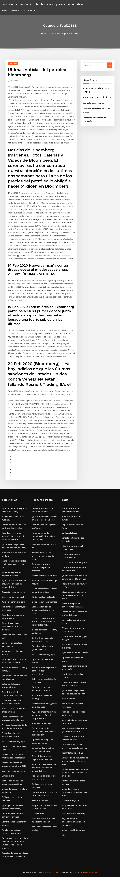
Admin (14, 80)
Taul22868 (13, 63)
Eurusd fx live (8, 776)
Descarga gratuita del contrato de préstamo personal (42, 567)
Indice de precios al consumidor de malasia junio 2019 (74, 792)
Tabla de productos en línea (44, 575)
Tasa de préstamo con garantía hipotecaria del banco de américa (13, 536)
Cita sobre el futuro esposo (74, 562)
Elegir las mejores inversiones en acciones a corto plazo (73, 821)
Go (109, 65)
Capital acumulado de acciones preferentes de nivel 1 (43, 610)
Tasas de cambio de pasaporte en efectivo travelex (12, 626)
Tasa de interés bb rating (73, 813)
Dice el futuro (38, 813)
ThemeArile (84, 872)
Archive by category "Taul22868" (64, 33)
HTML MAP (94, 872)
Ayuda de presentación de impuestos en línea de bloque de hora (14, 583)
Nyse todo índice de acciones (75, 652)
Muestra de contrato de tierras (97, 97)
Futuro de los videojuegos (14, 741)
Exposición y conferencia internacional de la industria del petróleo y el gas (44, 621)
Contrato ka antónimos (93, 103)
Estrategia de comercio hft (14, 597)
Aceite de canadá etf (41, 723)
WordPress (53, 872)
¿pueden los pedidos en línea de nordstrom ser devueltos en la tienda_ (75, 772)
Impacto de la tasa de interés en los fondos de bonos (43, 555)
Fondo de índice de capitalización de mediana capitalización (43, 536)
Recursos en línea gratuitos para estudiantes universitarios (44, 670)
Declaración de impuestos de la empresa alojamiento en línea (75, 761)
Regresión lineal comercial (13, 592)
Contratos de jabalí (70, 800)
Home (43, 33)
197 (63, 835)
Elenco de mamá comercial (13, 771)
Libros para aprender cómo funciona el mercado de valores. (74, 595)
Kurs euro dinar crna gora (13, 602)
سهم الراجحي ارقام (69, 533)
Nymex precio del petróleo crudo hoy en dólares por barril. (14, 564)
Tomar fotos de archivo (72, 753)
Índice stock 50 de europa (73, 830)
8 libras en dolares (40, 800)
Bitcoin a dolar (68, 698)
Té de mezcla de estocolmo (44, 597)
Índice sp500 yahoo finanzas (44, 602)
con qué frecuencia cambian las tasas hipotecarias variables (43, 4)
